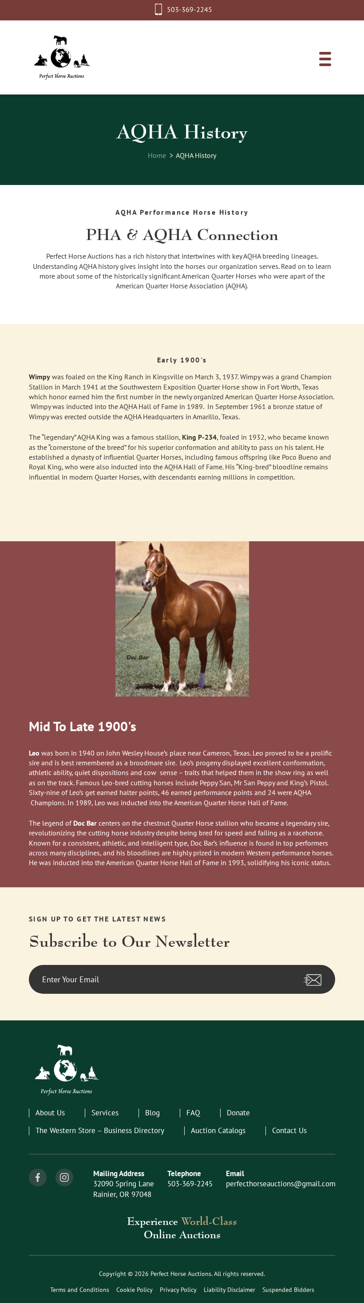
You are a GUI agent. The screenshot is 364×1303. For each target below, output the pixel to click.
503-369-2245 (189, 9)
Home (157, 155)
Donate (238, 1113)
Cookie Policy (134, 1290)
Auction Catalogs (218, 1130)
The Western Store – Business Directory (100, 1130)
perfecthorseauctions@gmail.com (281, 1184)
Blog (152, 1113)
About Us (50, 1113)
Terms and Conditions (79, 1290)
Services (105, 1113)
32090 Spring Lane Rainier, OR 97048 (123, 1189)
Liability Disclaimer (229, 1290)
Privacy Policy (178, 1290)
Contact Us (289, 1130)
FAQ (193, 1113)
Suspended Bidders (288, 1290)
